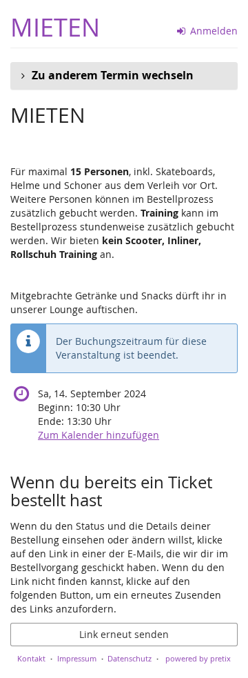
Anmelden (212, 30)
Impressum (76, 658)
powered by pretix (198, 658)
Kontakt (31, 658)
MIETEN (55, 27)
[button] (124, 76)
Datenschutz (129, 658)
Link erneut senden (124, 634)
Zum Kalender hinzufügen (98, 434)
